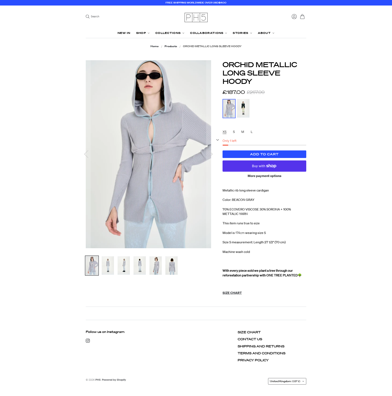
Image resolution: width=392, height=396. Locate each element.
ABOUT (264, 33)
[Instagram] (88, 341)
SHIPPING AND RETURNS (261, 346)
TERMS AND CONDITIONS (261, 353)
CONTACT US (250, 339)
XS (224, 132)
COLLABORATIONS (206, 33)
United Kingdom (285, 381)
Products (171, 46)
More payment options (264, 176)
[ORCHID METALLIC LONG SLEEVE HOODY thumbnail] (92, 265)
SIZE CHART (249, 332)
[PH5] (196, 17)
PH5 (98, 380)
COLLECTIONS (168, 33)
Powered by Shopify (114, 380)
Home (154, 46)
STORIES (240, 33)
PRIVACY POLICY (253, 360)
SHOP (141, 33)
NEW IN (124, 33)
